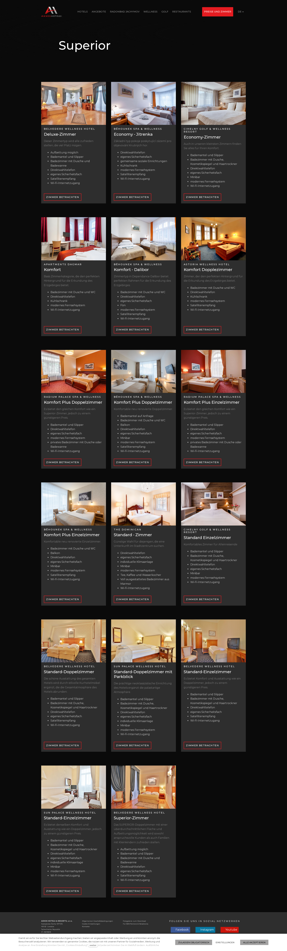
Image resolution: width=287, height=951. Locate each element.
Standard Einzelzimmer (207, 537)
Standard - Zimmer (133, 534)
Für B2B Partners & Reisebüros (135, 924)
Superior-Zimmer (131, 817)
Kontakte (86, 926)
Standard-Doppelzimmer (69, 671)
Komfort (52, 269)
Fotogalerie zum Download (134, 921)
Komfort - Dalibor (131, 269)
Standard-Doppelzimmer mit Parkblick (143, 674)
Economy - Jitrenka (133, 134)
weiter (93, 945)
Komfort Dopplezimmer (208, 269)
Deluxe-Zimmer (60, 134)
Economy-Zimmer (202, 137)
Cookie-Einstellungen (91, 924)
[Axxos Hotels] (51, 12)
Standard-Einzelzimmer (207, 671)
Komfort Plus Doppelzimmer (73, 402)
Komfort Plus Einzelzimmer (211, 402)
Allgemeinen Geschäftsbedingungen (97, 921)
